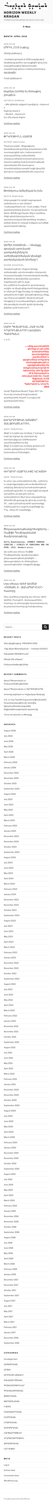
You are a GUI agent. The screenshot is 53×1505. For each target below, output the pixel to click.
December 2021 (11, 1026)
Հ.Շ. (5, 700)
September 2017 (11, 1295)
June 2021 (8, 1058)
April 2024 (9, 878)
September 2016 (11, 1343)
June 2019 (8, 1185)
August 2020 (10, 1111)
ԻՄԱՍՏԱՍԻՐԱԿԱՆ (13, 1412)
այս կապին (10, 72)
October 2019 (10, 1163)
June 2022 (8, 995)
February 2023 (10, 952)
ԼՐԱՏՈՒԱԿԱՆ (10, 1422)
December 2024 (11, 836)
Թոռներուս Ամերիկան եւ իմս (23, 190)
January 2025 (10, 831)
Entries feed (9, 1470)
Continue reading (12, 123)
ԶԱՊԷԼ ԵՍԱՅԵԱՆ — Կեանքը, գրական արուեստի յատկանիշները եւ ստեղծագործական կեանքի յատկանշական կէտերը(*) (22, 252)
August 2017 (9, 1301)
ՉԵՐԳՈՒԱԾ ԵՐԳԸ (34, 689)
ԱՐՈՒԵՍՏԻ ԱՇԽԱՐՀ (14, 1375)
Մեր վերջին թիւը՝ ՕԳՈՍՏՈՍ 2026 (20, 643)
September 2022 (11, 979)
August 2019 (10, 1174)
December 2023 (11, 900)
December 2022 (11, 963)
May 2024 (8, 873)
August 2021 (9, 1047)
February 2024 (10, 889)
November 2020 (11, 1095)
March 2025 (9, 820)
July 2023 (8, 926)
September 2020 (12, 1105)
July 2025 (8, 799)
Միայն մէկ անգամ (13, 659)
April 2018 (8, 1258)
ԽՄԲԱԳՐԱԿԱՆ (11, 1428)
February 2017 (10, 1327)
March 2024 (9, 884)
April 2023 (9, 942)
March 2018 (9, 1264)
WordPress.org (11, 1481)
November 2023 (11, 905)
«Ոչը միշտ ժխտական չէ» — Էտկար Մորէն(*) (26, 649)
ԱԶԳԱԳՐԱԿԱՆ (11, 1364)
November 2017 (11, 1285)
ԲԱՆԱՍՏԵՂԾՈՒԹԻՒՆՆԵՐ (16, 654)
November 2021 (11, 1031)
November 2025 (11, 778)
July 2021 (8, 1052)
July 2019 (8, 1179)
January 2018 (10, 1274)
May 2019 (8, 1190)
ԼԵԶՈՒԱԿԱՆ (10, 1417)
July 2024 (8, 862)
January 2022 (10, 1021)
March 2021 (9, 1074)
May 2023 (8, 936)
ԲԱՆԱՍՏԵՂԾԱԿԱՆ (13, 1380)
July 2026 (8, 736)
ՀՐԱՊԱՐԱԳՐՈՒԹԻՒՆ (14, 1438)
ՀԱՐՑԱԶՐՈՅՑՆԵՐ (13, 1433)
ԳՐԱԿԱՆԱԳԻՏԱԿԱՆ (13, 1391)
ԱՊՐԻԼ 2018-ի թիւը (16, 47)
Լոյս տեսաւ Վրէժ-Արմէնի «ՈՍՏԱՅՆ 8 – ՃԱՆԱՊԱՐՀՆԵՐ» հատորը (23, 587)
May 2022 (8, 1000)
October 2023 (10, 910)
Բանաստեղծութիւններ (16, 664)
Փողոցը (28, 715)
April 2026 (9, 752)
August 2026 (10, 731)
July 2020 (8, 1116)
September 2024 (12, 852)
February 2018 (10, 1269)
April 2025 (9, 815)
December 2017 (11, 1280)
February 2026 (10, 762)
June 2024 (8, 868)
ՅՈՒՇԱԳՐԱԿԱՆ (11, 1443)
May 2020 (8, 1126)
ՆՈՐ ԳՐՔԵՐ (9, 1449)
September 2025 (12, 789)
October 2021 (10, 1037)
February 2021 (10, 1079)
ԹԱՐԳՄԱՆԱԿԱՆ (12, 1401)
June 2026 (8, 741)
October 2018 (10, 1227)
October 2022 (10, 973)
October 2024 (10, 847)
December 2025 (11, 773)
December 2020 (11, 1090)
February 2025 (10, 826)
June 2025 (8, 804)
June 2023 (8, 931)
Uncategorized (10, 1359)
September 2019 (11, 1169)
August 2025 (10, 794)
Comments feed (11, 1475)
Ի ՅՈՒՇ (7, 1406)
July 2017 (8, 1306)
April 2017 (8, 1316)
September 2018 (11, 1232)
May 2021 (8, 1063)
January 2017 (10, 1332)
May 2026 (8, 746)
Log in (6, 1465)
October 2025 (10, 783)
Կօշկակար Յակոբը (35, 694)
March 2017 (9, 1322)
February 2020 (10, 1142)
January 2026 (10, 767)
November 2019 (11, 1158)
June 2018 (8, 1248)
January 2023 (10, 957)
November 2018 (11, 1221)
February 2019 (10, 1206)
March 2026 (9, 757)
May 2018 (8, 1253)
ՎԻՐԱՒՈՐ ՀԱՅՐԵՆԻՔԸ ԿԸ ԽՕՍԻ (25, 471)
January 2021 (10, 1084)
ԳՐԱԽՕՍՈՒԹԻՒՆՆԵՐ (14, 1385)
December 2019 (11, 1153)
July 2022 (8, 989)
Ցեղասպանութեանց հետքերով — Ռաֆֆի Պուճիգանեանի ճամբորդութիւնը (26, 532)
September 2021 (11, 1042)
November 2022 (11, 968)
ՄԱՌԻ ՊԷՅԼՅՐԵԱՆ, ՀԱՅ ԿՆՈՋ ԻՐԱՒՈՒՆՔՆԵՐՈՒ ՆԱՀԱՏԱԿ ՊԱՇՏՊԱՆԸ (23, 330)
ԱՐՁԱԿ (7, 1370)
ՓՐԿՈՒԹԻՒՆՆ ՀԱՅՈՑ (18, 136)
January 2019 (10, 1211)
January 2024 (10, 894)
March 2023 (9, 947)
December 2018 (11, 1216)
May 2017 (8, 1311)
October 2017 (10, 1290)
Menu (27, 27)
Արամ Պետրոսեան (13, 680)
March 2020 (9, 1137)
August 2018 (10, 1237)
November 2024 (11, 841)
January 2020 (10, 1148)
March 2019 (9, 1200)
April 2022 (8, 1005)
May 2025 (8, 810)
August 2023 (10, 921)
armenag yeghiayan (13, 694)
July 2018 (8, 1243)
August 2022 (10, 984)
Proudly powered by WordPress (17, 1499)
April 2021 (8, 1068)
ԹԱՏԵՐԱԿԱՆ (10, 1396)
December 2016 (11, 1338)
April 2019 (8, 1195)
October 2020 (10, 1100)
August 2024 (10, 857)
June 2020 (8, 1121)
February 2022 (10, 1016)
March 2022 (9, 1010)
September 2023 (12, 915)
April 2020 (9, 1132)
